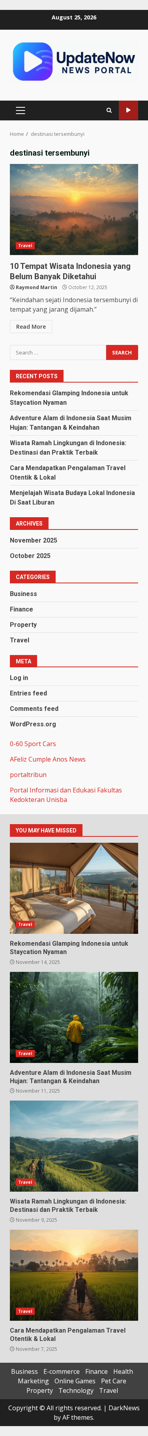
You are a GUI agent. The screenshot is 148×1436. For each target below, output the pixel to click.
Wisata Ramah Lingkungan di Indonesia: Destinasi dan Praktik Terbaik (74, 1146)
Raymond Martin (36, 287)
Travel (25, 245)
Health (123, 1371)
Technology (76, 1390)
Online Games (75, 1381)
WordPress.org (33, 724)
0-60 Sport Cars (33, 743)
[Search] (109, 110)
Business (23, 594)
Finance (21, 609)
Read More (31, 326)
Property (23, 624)
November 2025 (33, 540)
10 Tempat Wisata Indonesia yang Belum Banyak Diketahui (74, 209)
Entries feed (28, 693)
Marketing (33, 1381)
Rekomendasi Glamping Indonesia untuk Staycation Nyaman (74, 888)
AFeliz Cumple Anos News (48, 759)
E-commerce (61, 1371)
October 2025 (30, 556)
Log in (19, 678)
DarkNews (124, 1408)
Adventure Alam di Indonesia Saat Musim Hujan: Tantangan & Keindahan (74, 1017)
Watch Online (128, 110)
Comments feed (34, 708)
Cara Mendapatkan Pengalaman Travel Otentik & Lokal (74, 1275)
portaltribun (28, 774)
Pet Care (113, 1381)
